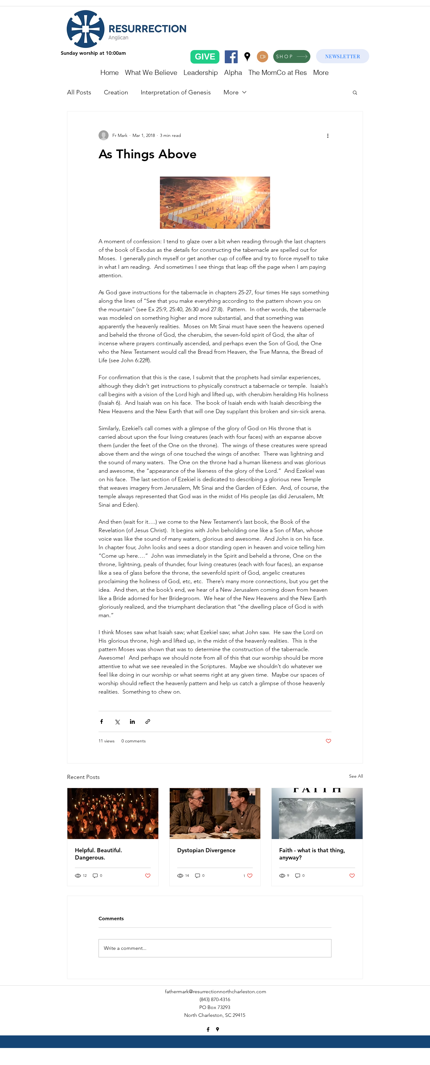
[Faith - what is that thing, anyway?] (317, 813)
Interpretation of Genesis (176, 92)
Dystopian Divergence (206, 850)
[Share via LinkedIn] (132, 721)
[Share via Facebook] (102, 721)
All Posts (79, 92)
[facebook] (231, 56)
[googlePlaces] (247, 56)
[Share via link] (148, 721)
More (231, 92)
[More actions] (327, 135)
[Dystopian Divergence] (215, 813)
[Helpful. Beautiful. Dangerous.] (112, 813)
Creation (116, 92)
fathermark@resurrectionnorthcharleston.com (215, 992)
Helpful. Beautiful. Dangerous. (98, 854)
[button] (355, 92)
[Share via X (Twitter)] (117, 721)
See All (356, 776)
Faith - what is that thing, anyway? (312, 854)
